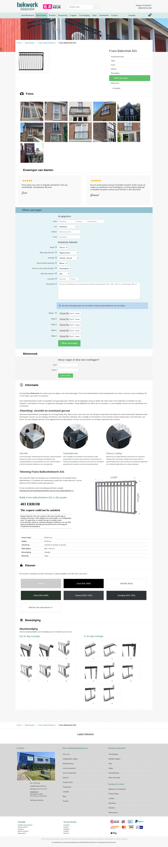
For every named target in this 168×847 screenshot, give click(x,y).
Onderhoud (67, 787)
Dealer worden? (23, 827)
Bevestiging (115, 73)
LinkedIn (66, 831)
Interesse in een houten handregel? (43, 268)
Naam (55, 221)
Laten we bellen (66, 375)
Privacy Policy (114, 794)
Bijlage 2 (54, 319)
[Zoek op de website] (96, 7)
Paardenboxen (114, 773)
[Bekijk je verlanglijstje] (144, 15)
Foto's (113, 65)
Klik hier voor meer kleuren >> (41, 607)
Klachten (112, 808)
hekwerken (84, 401)
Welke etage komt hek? (47, 252)
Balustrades (41, 15)
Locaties (66, 792)
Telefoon (54, 232)
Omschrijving (50, 284)
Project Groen (68, 782)
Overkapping (84, 15)
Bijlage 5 (54, 336)
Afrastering (62, 15)
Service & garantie (69, 773)
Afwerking (51, 258)
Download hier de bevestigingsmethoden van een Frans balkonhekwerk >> (47, 490)
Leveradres (51, 279)
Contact (114, 15)
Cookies (111, 798)
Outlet (111, 768)
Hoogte (52, 247)
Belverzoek (115, 83)
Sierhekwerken (27, 15)
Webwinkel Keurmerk (88, 842)
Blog (64, 796)
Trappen (73, 15)
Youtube (66, 827)
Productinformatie (117, 57)
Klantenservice (68, 763)
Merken (65, 777)
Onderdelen (104, 15)
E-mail (55, 237)
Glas (110, 763)
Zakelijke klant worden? (25, 825)
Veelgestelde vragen (70, 759)
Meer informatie (114, 777)
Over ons (66, 754)
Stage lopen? (22, 833)
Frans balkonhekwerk (46, 43)
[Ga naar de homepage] (17, 15)
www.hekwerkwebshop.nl (72, 842)
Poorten (52, 15)
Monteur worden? (23, 831)
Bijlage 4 (54, 330)
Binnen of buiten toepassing (46, 263)
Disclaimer (112, 803)
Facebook (66, 825)
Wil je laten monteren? (48, 273)
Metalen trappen (114, 759)
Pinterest (66, 833)
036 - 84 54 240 (35, 783)
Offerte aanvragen (120, 78)
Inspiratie (131, 15)
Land (55, 226)
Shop (94, 15)
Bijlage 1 (52, 313)
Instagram (66, 829)
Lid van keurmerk (69, 768)
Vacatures (21, 829)
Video (113, 61)
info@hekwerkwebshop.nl (38, 786)
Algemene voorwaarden (117, 789)
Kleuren (114, 69)
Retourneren (113, 812)
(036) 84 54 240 (144, 8)
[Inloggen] (139, 15)
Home (19, 43)
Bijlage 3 (54, 324)
